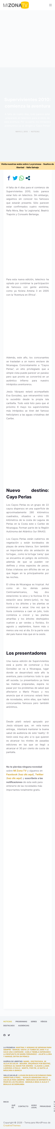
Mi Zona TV (20, 770)
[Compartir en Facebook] (8, 178)
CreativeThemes (12, 1125)
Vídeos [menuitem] (43, 1021)
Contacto (23, 1106)
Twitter (39, 774)
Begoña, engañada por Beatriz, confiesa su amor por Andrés (27, 1064)
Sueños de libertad (12, 1061)
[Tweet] (15, 178)
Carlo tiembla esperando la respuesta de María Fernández (27, 1053)
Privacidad (45, 1106)
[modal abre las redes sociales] (27, 178)
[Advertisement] (27, 39)
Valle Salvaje (32, 167)
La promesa (35, 164)
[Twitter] (9, 1035)
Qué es (13, 1106)
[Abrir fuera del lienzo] (50, 5)
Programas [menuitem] (21, 1021)
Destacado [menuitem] (9, 1025)
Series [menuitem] (34, 1021)
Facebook (11, 774)
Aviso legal (34, 1106)
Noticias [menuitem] (7, 1021)
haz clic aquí (26, 774)
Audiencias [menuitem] (23, 1025)
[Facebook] (4, 1035)
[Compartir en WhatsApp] (21, 178)
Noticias (35, 131)
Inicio (6, 1102)
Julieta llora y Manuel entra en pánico (27, 1055)
